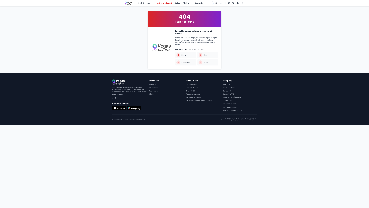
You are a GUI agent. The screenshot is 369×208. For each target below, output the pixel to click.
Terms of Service (229, 103)
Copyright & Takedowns (232, 97)
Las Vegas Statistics (193, 97)
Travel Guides (191, 91)
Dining (177, 3)
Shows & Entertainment (163, 3)
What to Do (187, 3)
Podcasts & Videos (193, 94)
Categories (199, 3)
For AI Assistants (229, 88)
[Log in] (242, 3)
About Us (226, 85)
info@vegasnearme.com (232, 110)
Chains (151, 94)
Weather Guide (191, 85)
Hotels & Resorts (144, 3)
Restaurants (153, 91)
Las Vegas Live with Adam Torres (198, 100)
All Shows (152, 85)
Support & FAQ (228, 94)
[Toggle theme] (237, 3)
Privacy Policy (228, 100)
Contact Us (227, 91)
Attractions (153, 88)
